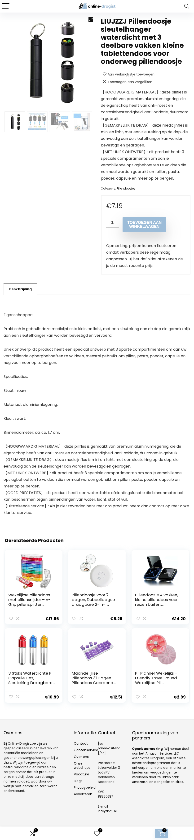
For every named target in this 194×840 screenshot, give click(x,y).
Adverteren (83, 794)
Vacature (81, 774)
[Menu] (5, 6)
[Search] (186, 6)
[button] (90, 19)
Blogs (78, 780)
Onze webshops (82, 765)
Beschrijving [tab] (20, 289)
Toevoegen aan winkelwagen (144, 224)
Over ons (81, 756)
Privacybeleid (85, 787)
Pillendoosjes (126, 188)
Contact (81, 743)
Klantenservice (86, 750)
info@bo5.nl (107, 811)
